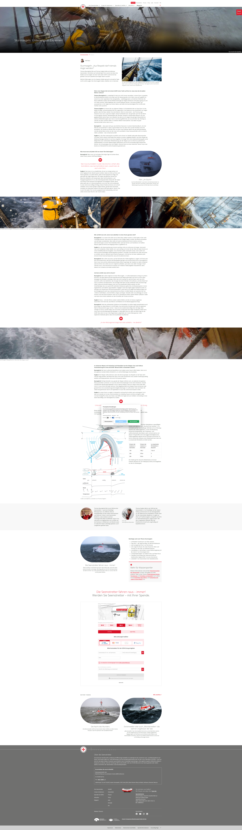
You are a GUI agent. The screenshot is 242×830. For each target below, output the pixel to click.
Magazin (139, 5)
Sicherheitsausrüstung (153, 574)
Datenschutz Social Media (129, 827)
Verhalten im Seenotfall (146, 576)
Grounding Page (154, 827)
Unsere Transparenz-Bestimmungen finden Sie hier (134, 819)
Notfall (133, 2)
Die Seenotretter (93, 5)
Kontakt (156, 2)
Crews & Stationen (106, 5)
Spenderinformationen (143, 827)
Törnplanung (133, 576)
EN (160, 2)
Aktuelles (131, 5)
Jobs (152, 2)
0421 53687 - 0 (101, 779)
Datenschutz (118, 827)
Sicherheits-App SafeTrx (140, 577)
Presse (144, 2)
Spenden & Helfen (120, 5)
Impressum (110, 827)
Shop (149, 2)
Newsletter (139, 2)
